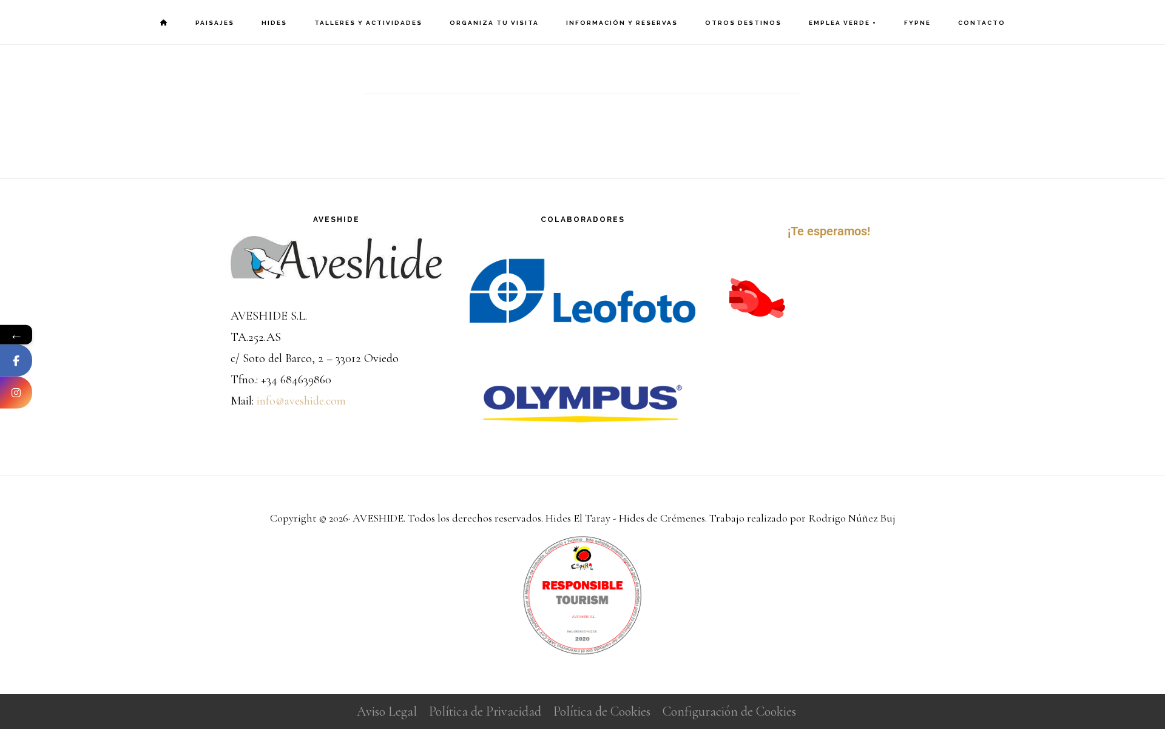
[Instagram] (16, 392)
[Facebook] (16, 360)
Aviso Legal (387, 711)
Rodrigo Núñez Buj (852, 518)
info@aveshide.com (301, 401)
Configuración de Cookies (729, 711)
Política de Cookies (601, 711)
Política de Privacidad (485, 711)
